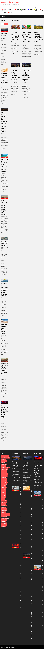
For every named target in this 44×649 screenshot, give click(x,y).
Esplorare (4, 484)
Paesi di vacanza (10, 2)
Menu (4, 16)
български (23, 11)
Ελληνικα (30, 11)
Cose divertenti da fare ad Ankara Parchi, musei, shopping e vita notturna (4, 207)
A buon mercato (5, 456)
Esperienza (4, 482)
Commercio (4, 469)
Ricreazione (4, 516)
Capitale (4, 464)
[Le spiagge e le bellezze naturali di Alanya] (27, 458)
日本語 (5, 12)
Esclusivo (4, 479)
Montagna (4, 500)
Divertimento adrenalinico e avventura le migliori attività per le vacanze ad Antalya (4, 290)
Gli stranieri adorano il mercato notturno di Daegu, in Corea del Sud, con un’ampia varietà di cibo (15, 76)
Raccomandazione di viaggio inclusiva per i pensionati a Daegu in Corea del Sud (15, 37)
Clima (3, 467)
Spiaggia (4, 519)
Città (3, 465)
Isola (3, 490)
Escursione (4, 480)
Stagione (4, 523)
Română (37, 9)
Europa (4, 485)
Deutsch (9, 7)
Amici (3, 457)
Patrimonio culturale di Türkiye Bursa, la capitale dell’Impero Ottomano (4, 369)
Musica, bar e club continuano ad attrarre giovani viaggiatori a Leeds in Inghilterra (38, 468)
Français (27, 7)
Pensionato (4, 508)
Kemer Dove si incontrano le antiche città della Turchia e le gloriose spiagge (4, 165)
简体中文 (11, 12)
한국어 (36, 11)
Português (23, 9)
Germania (15, 453)
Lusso (3, 495)
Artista (3, 459)
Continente (4, 470)
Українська (16, 11)
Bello (3, 462)
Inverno (4, 489)
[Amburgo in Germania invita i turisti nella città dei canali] (16, 458)
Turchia (25, 453)
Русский (31, 9)
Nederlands (11, 9)
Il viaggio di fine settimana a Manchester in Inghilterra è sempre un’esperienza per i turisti (42, 527)
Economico (4, 475)
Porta (3, 512)
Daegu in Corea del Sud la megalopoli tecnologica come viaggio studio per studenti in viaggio (26, 76)
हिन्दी (42, 11)
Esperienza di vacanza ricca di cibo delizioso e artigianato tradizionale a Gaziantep (4, 79)
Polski (17, 9)
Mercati (4, 497)
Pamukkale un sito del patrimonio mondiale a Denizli (4, 245)
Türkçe (9, 11)
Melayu (4, 9)
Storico (4, 524)
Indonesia (34, 7)
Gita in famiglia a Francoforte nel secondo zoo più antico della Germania (20, 513)
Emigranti (4, 477)
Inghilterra (37, 453)
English (15, 7)
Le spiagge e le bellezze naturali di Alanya (4, 36)
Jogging (3, 492)
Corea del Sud (13, 30)
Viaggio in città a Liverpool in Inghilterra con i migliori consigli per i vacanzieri (42, 596)
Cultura (4, 472)
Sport (3, 521)
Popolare (4, 510)
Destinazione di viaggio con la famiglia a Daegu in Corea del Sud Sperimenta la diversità (26, 38)
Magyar (40, 7)
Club (7, 467)
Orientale (4, 505)
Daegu (18, 30)
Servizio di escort (5, 518)
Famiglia (4, 487)
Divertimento (4, 474)
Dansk (3, 7)
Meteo (3, 499)
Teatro (3, 526)
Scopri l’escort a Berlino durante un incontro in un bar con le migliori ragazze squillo (20, 576)
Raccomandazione (5, 514)
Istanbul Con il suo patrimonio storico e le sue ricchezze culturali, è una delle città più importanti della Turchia (4, 122)
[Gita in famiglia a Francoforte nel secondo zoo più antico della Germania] (15, 486)
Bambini (4, 460)
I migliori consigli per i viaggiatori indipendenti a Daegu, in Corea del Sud (38, 37)
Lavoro (4, 494)
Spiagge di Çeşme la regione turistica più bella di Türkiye (4, 329)
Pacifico (4, 507)
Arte (7, 457)
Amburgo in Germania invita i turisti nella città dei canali (16, 465)
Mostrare (4, 502)
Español (21, 7)
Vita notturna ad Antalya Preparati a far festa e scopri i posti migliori (4, 412)
